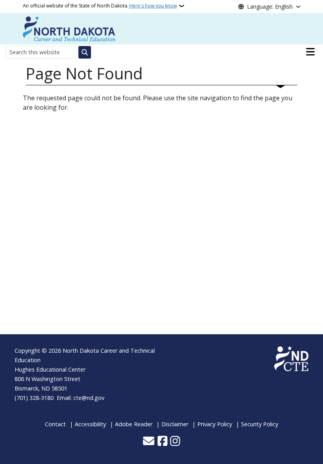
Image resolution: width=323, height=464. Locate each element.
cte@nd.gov (88, 397)
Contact (55, 424)
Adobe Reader (133, 424)
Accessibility (90, 424)
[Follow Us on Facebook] (162, 441)
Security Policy (259, 424)
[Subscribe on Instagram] (175, 441)
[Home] (69, 28)
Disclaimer (175, 424)
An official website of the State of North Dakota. (100, 5)
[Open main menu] (310, 52)
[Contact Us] (148, 441)
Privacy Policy (214, 424)
